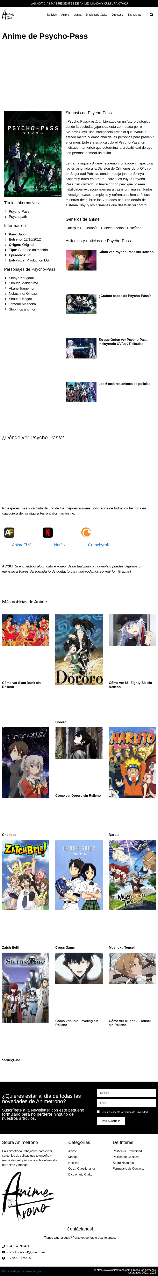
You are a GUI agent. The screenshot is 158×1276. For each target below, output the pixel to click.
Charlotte (9, 835)
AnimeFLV (21, 545)
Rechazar (112, 1248)
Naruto (114, 835)
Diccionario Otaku (96, 14)
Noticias (52, 14)
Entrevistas (134, 14)
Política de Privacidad (135, 1112)
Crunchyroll (98, 545)
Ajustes (138, 1248)
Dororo (60, 722)
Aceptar (87, 1248)
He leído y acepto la (124, 1112)
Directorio (117, 14)
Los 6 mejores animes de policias (124, 384)
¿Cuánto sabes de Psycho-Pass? (125, 296)
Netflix (59, 545)
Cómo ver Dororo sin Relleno (78, 795)
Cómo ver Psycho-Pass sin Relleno (126, 252)
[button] (151, 14)
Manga (77, 14)
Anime (65, 14)
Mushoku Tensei (122, 947)
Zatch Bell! (10, 947)
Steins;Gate (11, 1060)
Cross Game (65, 947)
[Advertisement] (79, 73)
